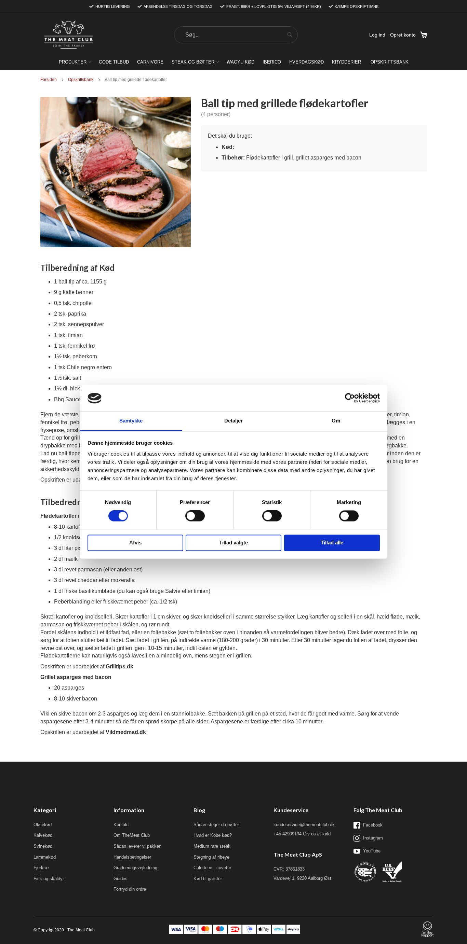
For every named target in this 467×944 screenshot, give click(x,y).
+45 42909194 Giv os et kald (302, 833)
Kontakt (121, 824)
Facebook (373, 825)
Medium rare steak (212, 846)
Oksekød (43, 824)
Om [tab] (336, 421)
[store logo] (68, 35)
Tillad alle (332, 542)
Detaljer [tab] (233, 421)
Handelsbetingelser (132, 857)
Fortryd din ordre (130, 889)
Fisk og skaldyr (49, 878)
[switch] (195, 516)
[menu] (233, 62)
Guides (121, 878)
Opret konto (403, 35)
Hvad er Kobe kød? (213, 835)
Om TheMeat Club (132, 835)
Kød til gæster (208, 878)
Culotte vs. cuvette (212, 867)
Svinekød (43, 846)
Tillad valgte (233, 542)
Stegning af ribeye (211, 857)
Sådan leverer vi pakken (137, 846)
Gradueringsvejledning (135, 867)
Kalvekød (43, 835)
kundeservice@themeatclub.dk (304, 824)
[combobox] (236, 34)
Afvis (135, 542)
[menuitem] (75, 62)
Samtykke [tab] (131, 421)
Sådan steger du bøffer (216, 824)
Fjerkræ (41, 867)
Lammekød (45, 857)
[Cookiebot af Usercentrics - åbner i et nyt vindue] (350, 398)
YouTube (372, 850)
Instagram (373, 838)
